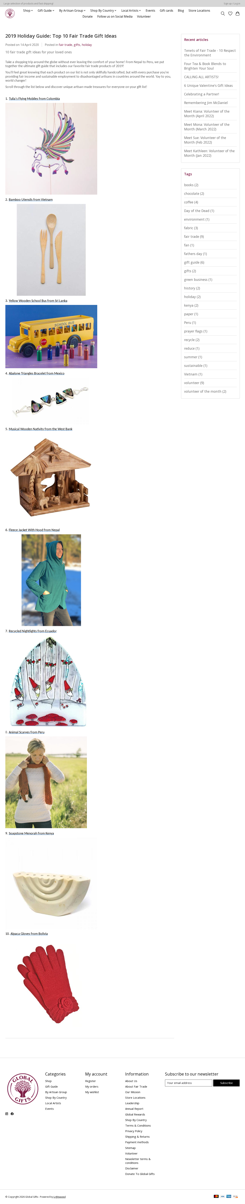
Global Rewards (135, 1114)
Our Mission (132, 1092)
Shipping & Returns (137, 1136)
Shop (48, 1081)
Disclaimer (131, 1168)
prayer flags (195, 331)
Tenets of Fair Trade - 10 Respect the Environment (210, 52)
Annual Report (134, 1109)
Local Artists (53, 1103)
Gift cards (166, 11)
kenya (191, 305)
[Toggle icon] (222, 13)
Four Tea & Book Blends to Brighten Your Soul (205, 66)
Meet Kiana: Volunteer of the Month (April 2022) (206, 113)
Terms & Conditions (138, 1125)
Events (150, 11)
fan (189, 245)
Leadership (132, 1103)
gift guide (194, 262)
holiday (87, 45)
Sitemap (130, 1148)
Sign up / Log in (232, 3)
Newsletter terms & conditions (138, 1161)
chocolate (194, 193)
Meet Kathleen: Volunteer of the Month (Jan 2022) (209, 153)
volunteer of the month (205, 391)
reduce (191, 348)
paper (191, 314)
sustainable (195, 365)
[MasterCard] (216, 1197)
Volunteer (144, 17)
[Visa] (222, 1197)
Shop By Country (56, 1097)
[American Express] (228, 1197)
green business (198, 279)
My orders (91, 1086)
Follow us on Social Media (114, 17)
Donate (87, 17)
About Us (131, 1081)
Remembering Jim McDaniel (206, 102)
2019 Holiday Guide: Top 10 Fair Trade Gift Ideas (61, 35)
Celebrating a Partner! (201, 94)
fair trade (65, 45)
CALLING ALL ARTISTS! (201, 77)
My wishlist (92, 1092)
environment (196, 219)
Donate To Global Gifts (140, 1174)
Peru (190, 322)
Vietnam (193, 374)
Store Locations (199, 11)
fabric (191, 228)
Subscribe (226, 1083)
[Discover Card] (235, 1197)
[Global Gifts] (10, 13)
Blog (181, 11)
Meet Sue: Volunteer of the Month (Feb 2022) (205, 140)
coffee (191, 202)
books (191, 185)
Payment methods (137, 1142)
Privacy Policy (133, 1131)
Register (90, 1081)
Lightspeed (60, 1196)
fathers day (195, 253)
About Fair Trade (136, 1086)
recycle (191, 339)
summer (193, 357)
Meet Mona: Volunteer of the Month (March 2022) (206, 126)
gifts (77, 45)
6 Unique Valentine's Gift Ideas (208, 85)
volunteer (194, 382)
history (192, 288)
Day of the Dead (199, 210)
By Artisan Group (56, 1092)
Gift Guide (51, 1086)
